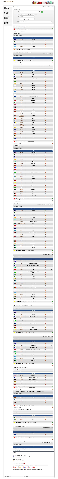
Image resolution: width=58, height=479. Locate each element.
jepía (29, 96)
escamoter (29, 156)
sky (33, 269)
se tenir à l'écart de (37, 265)
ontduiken (33, 169)
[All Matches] (52, 28)
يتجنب (33, 219)
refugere (33, 278)
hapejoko (36, 96)
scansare (34, 243)
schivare (31, 243)
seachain (33, 102)
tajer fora (33, 120)
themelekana (33, 189)
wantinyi (33, 115)
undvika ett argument (33, 329)
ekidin (34, 221)
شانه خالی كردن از (33, 185)
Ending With (35, 14)
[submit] (42, 12)
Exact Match (20, 14)
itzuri (36, 221)
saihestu (31, 221)
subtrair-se (35, 287)
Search (18, 11)
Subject (18, 21)
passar (33, 327)
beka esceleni (33, 360)
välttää (33, 174)
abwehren (32, 349)
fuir (29, 265)
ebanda (35, 195)
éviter (33, 76)
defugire (36, 232)
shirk (33, 152)
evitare (33, 74)
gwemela (33, 247)
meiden (32, 217)
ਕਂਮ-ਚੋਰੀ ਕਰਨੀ (33, 187)
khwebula (33, 298)
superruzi (33, 172)
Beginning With (29, 14)
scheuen (34, 217)
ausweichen (33, 159)
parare (32, 345)
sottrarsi (33, 154)
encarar (33, 397)
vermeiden (38, 349)
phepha (33, 193)
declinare (32, 232)
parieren (35, 349)
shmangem (33, 163)
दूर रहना (33, 98)
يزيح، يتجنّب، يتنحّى (33, 267)
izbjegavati (33, 85)
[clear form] (39, 12)
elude (31, 152)
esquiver (37, 156)
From (18, 16)
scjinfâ (33, 176)
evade (35, 152)
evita (33, 122)
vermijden (33, 87)
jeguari (31, 96)
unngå (33, 109)
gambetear (33, 46)
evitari (33, 127)
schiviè (33, 236)
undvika (33, 131)
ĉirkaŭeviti (30, 172)
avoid (33, 72)
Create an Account (51, 6)
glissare (33, 314)
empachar (33, 111)
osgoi (34, 296)
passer (30, 316)
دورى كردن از (33, 113)
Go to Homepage (17, 25)
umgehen (33, 318)
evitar (33, 83)
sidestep (33, 39)
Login (46, 6)
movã (34, 96)
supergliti (33, 320)
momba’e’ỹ (31, 323)
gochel (32, 296)
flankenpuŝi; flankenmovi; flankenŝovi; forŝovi (33, 272)
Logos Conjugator (27, 29)
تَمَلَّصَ (33, 161)
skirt (33, 312)
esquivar (33, 165)
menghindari (33, 100)
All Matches (25, 14)
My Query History (18, 6)
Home (14, 6)
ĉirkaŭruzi (36, 172)
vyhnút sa (33, 129)
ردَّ (33, 351)
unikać (33, 285)
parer (31, 347)
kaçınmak (33, 133)
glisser (32, 316)
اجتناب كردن (33, 234)
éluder (33, 156)
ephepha (31, 195)
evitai (33, 124)
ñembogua (33, 180)
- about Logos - (25, 476)
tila (33, 358)
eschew (33, 210)
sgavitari (33, 167)
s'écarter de (32, 265)
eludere (30, 154)
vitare (30, 232)
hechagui (35, 323)
